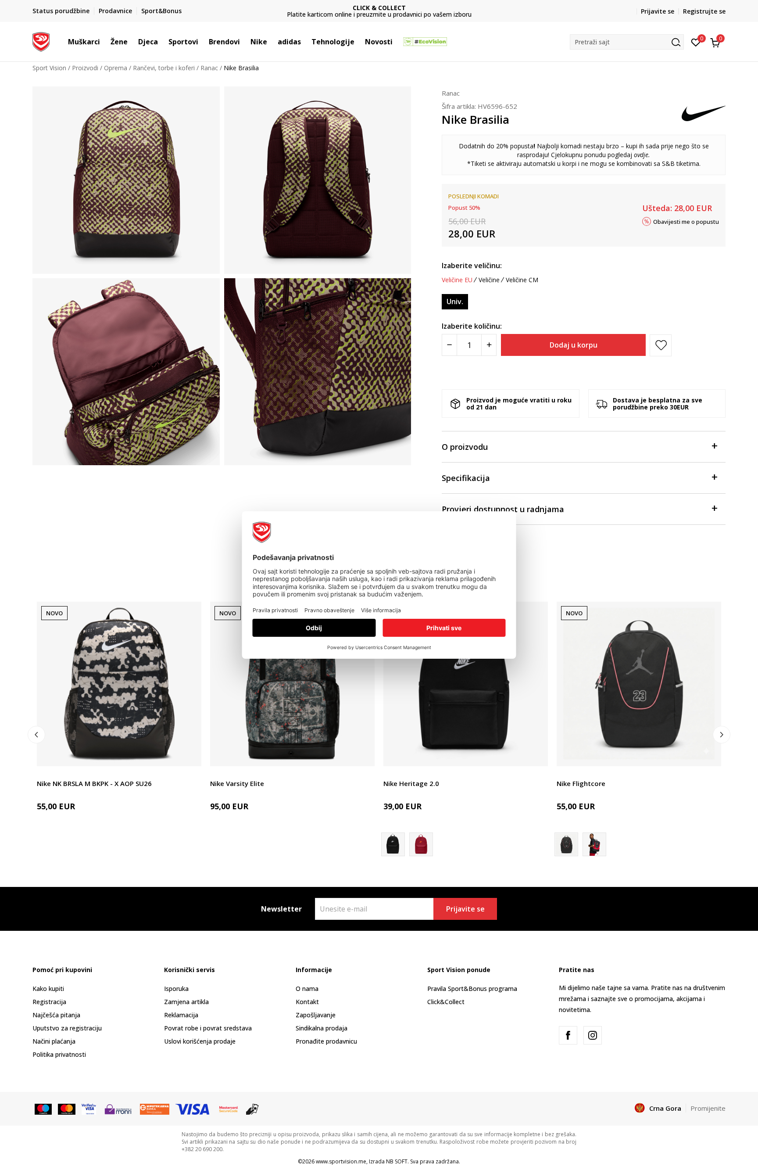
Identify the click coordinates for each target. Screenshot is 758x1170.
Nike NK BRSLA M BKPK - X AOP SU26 (94, 783)
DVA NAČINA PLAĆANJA (379, 7)
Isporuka (176, 988)
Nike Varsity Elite (237, 783)
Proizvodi (85, 68)
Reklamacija (181, 1015)
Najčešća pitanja (56, 1015)
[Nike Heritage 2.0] (465, 684)
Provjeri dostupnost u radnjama (503, 509)
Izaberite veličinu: (472, 265)
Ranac (209, 68)
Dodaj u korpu (573, 345)
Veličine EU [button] (457, 280)
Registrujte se (704, 11)
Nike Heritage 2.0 (411, 783)
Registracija (49, 1002)
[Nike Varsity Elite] (292, 684)
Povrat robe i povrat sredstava (208, 1028)
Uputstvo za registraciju (67, 1028)
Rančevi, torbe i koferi (164, 68)
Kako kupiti (48, 988)
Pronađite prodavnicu (326, 1041)
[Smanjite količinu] (449, 345)
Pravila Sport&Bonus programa (472, 988)
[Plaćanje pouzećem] (252, 1108)
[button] (104, 41)
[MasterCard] (228, 1108)
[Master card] (66, 1108)
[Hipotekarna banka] (154, 1108)
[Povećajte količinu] (489, 345)
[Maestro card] (43, 1108)
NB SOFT (397, 1161)
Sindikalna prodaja (321, 1028)
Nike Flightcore (581, 783)
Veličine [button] (489, 280)
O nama (307, 988)
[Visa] (89, 1108)
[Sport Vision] (41, 41)
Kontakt (307, 1002)
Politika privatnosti (59, 1054)
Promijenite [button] (708, 1108)
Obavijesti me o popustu (686, 221)
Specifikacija (466, 478)
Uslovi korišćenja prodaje (200, 1041)
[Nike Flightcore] (639, 684)
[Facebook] (568, 1035)
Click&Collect (446, 1002)
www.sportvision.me (341, 1161)
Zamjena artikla (186, 1002)
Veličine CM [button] (522, 280)
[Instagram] (592, 1035)
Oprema (115, 68)
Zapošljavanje (316, 1015)
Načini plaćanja (53, 1041)
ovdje (641, 155)
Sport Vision (49, 68)
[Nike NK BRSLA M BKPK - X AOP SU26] (119, 684)
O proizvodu (465, 446)
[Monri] (117, 1108)
